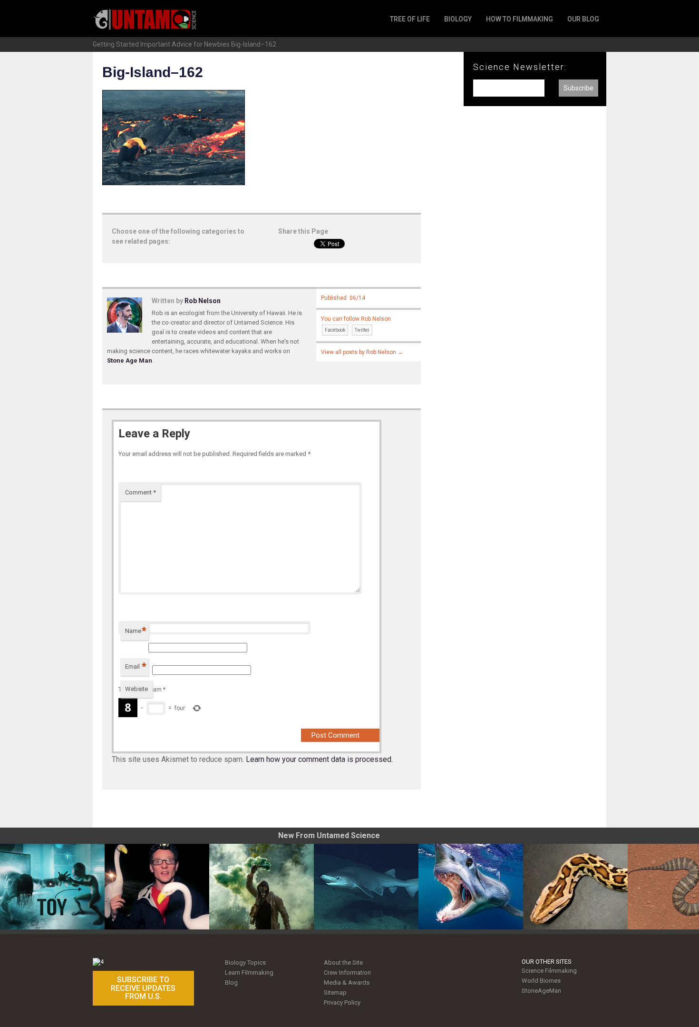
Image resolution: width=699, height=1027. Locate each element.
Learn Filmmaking (249, 972)
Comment (140, 492)
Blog (231, 982)
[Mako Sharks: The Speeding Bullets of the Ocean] (470, 886)
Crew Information (347, 972)
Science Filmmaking (549, 970)
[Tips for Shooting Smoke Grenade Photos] (261, 886)
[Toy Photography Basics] (52, 886)
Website (136, 688)
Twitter (362, 330)
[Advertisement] (535, 270)
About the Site (343, 962)
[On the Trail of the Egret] (157, 886)
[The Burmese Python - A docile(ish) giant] (575, 886)
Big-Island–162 (253, 44)
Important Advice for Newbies (185, 44)
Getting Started (116, 44)
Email (135, 666)
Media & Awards (346, 982)
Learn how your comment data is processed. (319, 759)
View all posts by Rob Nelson (362, 352)
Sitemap (335, 992)
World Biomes (541, 980)
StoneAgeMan (541, 990)
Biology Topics (245, 962)
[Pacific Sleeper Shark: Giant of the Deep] (366, 886)
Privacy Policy (342, 1002)
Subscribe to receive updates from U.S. (143, 988)
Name (135, 631)
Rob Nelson (202, 301)
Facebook (335, 330)
